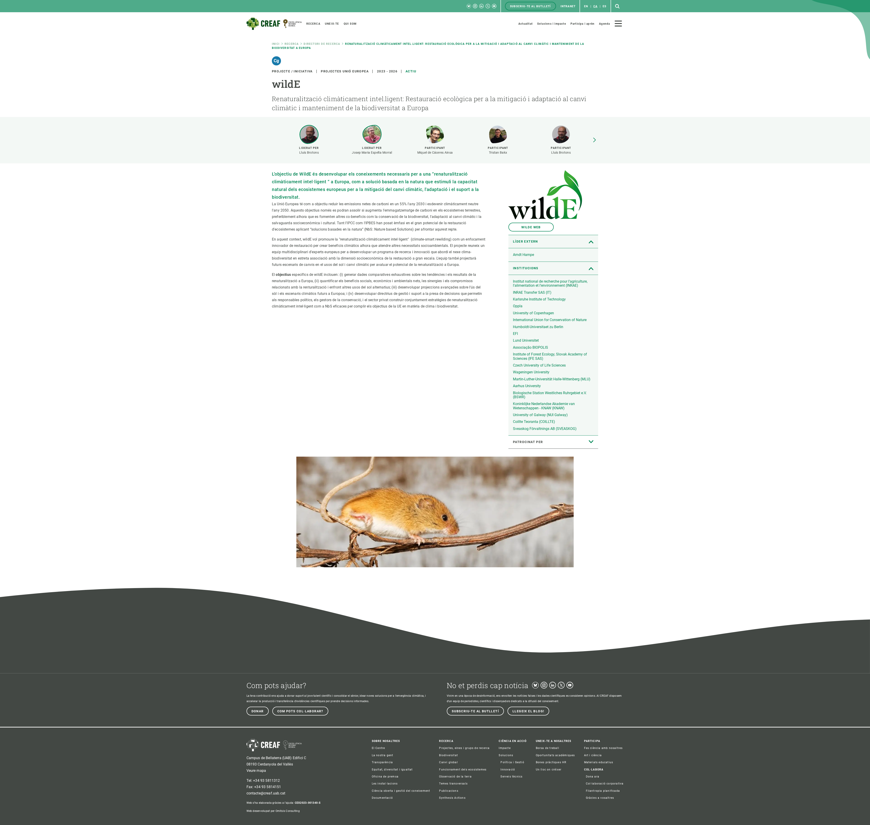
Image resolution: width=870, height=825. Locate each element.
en (586, 6)
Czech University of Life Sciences (539, 365)
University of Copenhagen (533, 313)
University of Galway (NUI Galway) (540, 415)
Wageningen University (531, 372)
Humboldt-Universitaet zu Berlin (538, 327)
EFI (515, 333)
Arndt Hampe (523, 255)
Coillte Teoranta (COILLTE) (534, 422)
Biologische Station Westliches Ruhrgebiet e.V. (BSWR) (550, 395)
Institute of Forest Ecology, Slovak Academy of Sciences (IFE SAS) (550, 356)
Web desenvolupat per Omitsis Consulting (273, 811)
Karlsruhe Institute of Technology (539, 299)
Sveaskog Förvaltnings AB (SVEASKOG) (545, 429)
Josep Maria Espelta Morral (372, 152)
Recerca (292, 43)
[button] (594, 140)
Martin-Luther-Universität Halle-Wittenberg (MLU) (551, 379)
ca (595, 6)
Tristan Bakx (498, 152)
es (604, 6)
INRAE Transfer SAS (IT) (532, 292)
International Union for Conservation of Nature (550, 320)
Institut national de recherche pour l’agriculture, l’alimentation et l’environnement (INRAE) (550, 283)
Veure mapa (256, 770)
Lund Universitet (526, 340)
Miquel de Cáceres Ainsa (435, 152)
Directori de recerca (322, 43)
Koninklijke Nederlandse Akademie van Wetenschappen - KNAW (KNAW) (544, 406)
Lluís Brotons (309, 152)
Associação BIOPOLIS (530, 347)
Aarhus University (527, 386)
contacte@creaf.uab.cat (265, 793)
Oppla (517, 306)
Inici (276, 43)
